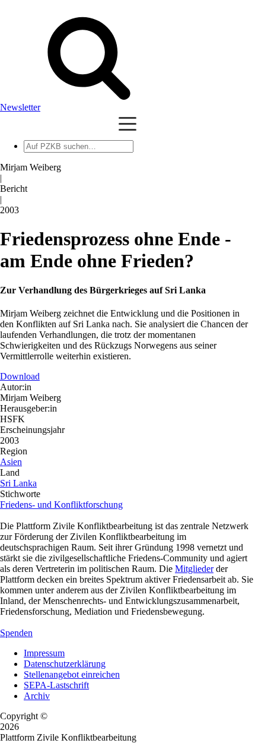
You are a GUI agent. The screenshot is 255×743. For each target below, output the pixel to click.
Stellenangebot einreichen (72, 674)
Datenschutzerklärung (65, 664)
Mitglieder (194, 569)
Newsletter (20, 107)
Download (20, 376)
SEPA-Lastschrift (56, 685)
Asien (11, 462)
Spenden (16, 633)
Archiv (37, 696)
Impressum (44, 653)
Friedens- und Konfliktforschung (61, 504)
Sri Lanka (18, 483)
